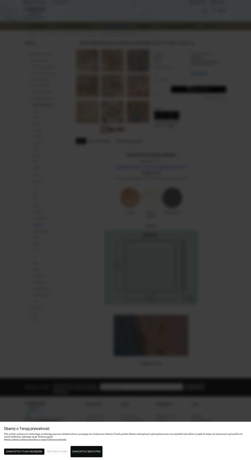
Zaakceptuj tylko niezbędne (24, 451)
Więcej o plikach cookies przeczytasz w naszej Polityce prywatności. (35, 439)
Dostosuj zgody (57, 451)
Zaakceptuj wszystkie (86, 451)
